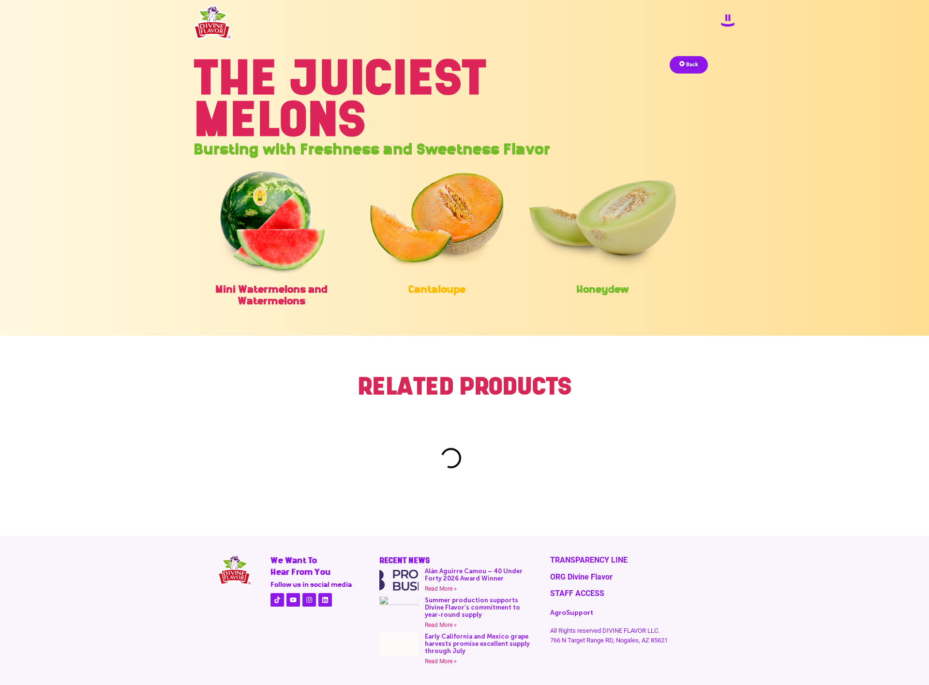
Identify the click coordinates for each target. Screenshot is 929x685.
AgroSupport (571, 613)
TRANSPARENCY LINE (589, 560)
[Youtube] (293, 600)
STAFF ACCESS (577, 593)
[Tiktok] (277, 600)
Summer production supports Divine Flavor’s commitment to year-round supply (472, 607)
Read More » (441, 588)
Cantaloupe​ (436, 289)
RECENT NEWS (404, 560)
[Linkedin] (325, 600)
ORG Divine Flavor (581, 576)
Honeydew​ (602, 289)
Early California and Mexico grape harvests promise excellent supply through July (477, 644)
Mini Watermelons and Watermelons (271, 295)
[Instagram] (309, 600)
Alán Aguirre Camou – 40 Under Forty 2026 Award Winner (474, 574)
